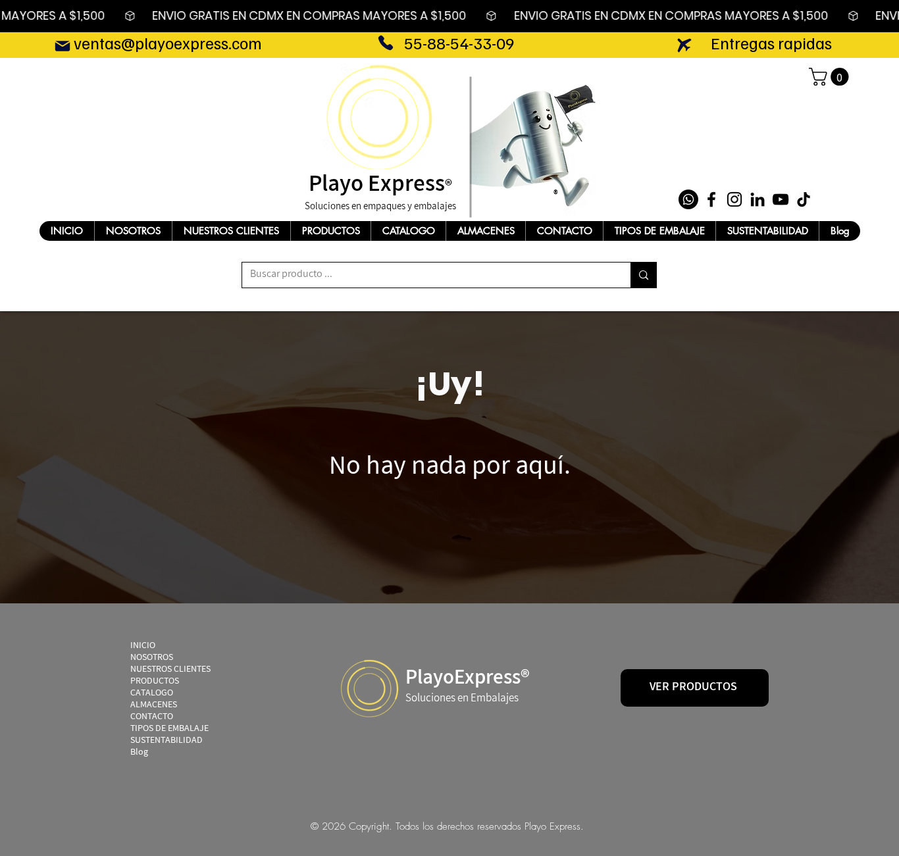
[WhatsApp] (688, 199)
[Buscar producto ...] (643, 275)
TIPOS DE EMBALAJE (169, 730)
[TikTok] (803, 199)
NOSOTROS (151, 659)
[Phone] (385, 43)
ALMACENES (153, 706)
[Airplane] (684, 45)
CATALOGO (151, 694)
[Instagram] (734, 199)
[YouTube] (780, 199)
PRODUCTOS (154, 682)
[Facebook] (711, 199)
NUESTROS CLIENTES (170, 670)
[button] (831, 77)
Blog (139, 753)
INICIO (142, 647)
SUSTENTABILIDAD (166, 741)
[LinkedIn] (757, 199)
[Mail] (62, 46)
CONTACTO (151, 718)
